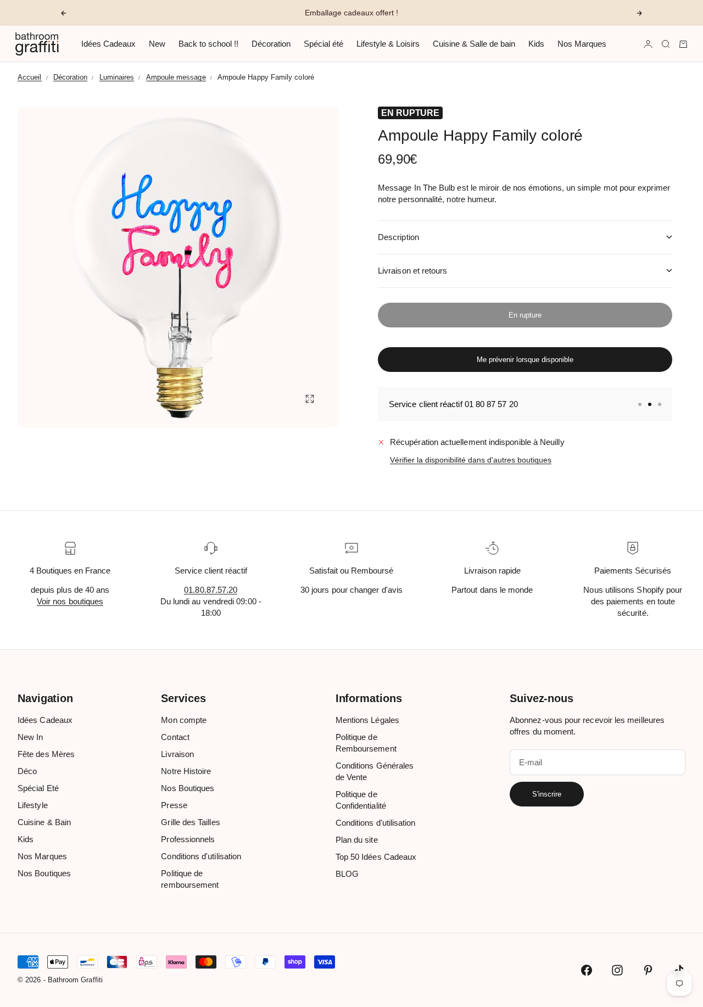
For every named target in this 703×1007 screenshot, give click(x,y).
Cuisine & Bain (44, 822)
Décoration (271, 43)
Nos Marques (581, 43)
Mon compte (184, 720)
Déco (27, 771)
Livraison (177, 754)
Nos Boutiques (44, 873)
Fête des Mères (46, 754)
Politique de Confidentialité (361, 799)
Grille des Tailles (190, 822)
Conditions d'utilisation (201, 856)
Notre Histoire (186, 771)
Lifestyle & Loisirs (388, 43)
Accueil (30, 77)
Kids (536, 43)
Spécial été (323, 43)
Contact (175, 737)
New (157, 43)
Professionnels (188, 839)
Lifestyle (33, 805)
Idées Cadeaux (108, 43)
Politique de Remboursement (366, 742)
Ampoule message (176, 77)
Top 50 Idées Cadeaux (376, 856)
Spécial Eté (38, 788)
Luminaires (117, 77)
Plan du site (357, 839)
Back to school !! (208, 43)
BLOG (347, 873)
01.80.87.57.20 (210, 589)
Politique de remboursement (190, 879)
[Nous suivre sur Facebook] (586, 970)
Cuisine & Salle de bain (474, 43)
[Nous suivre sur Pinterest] (648, 970)
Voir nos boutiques (70, 601)
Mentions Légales (367, 720)
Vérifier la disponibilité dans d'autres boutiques (470, 459)
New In (30, 737)
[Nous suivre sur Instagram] (617, 970)
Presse (174, 805)
